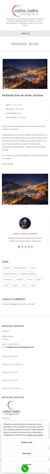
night (38, 279)
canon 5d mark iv (10, 273)
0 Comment (21, 117)
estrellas (20, 279)
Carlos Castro (19, 109)
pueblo (15, 285)
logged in (16, 304)
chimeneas (8, 279)
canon (33, 268)
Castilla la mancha (28, 273)
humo (30, 279)
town (33, 285)
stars (25, 285)
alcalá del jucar (20, 268)
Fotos (19, 113)
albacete (7, 268)
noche (6, 285)
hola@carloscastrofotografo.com (20, 347)
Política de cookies (35, 435)
